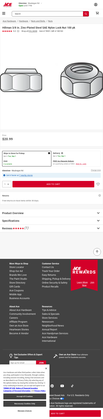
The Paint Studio (18, 279)
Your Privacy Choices (50, 398)
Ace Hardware (9, 21)
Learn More (82, 282)
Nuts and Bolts (38, 21)
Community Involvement (22, 314)
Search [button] (18, 14)
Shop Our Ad (16, 271)
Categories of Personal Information (16, 391)
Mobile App (15, 294)
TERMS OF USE (9, 388)
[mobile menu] (3, 13)
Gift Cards (14, 286)
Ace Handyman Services (55, 333)
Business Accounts (19, 298)
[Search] (86, 13)
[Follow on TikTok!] (72, 385)
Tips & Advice (49, 310)
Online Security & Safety (54, 282)
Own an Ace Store (18, 325)
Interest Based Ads (56, 395)
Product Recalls (50, 286)
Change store (96, 170)
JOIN (41, 363)
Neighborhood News (53, 325)
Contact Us (48, 267)
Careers (13, 318)
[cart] (98, 13)
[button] (51, 81)
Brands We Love (18, 275)
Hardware (24, 21)
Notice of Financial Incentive (27, 388)
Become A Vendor (19, 333)
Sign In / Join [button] (81, 164)
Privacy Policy (39, 391)
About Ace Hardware (20, 310)
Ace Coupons (16, 290)
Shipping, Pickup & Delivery (56, 279)
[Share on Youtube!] (62, 385)
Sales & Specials (50, 314)
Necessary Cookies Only (24, 404)
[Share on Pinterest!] (52, 385)
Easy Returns (49, 275)
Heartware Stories (19, 329)
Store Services (49, 318)
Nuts (50, 21)
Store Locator (16, 267)
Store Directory (17, 282)
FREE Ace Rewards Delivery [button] (63, 161)
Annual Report (49, 329)
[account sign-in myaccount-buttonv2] (96, 4)
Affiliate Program (18, 321)
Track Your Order (51, 271)
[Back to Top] (97, 252)
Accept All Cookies (25, 396)
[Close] (46, 368)
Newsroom (48, 321)
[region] (24, 391)
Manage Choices (25, 411)
